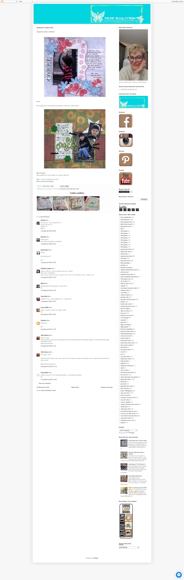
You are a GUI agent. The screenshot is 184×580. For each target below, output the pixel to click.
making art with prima (127, 365)
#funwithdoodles (125, 219)
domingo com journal (126, 315)
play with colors (125, 388)
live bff (122, 352)
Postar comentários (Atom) (48, 390)
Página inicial (75, 387)
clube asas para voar (126, 283)
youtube (123, 422)
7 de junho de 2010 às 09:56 (48, 231)
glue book (123, 322)
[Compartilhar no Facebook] (66, 186)
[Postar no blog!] (63, 186)
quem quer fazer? (125, 393)
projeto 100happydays (126, 391)
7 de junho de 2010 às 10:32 (48, 244)
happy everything (125, 324)
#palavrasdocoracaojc (126, 224)
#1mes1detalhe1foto (126, 217)
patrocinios (124, 381)
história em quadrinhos (127, 329)
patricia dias (44, 250)
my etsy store (124, 375)
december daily (125, 297)
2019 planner (124, 233)
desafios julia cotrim (126, 304)
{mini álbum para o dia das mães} (137, 440)
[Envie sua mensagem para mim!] (179, 575)
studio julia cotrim (126, 409)
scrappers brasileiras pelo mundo (129, 404)
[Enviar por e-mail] (61, 186)
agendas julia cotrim (126, 249)
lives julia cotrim (125, 356)
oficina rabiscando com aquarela (129, 377)
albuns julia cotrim (126, 251)
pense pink (123, 384)
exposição (123, 320)
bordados (123, 265)
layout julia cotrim (64, 189)
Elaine (42, 283)
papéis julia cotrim (74, 189)
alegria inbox (124, 254)
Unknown (43, 320)
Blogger (96, 558)
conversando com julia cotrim (129, 288)
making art (123, 363)
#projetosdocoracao (126, 226)
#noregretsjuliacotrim (126, 222)
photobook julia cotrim (127, 386)
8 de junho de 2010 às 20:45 (48, 314)
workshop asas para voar (127, 420)
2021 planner (124, 238)
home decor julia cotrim (127, 331)
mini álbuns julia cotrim (127, 372)
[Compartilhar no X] (64, 186)
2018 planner (124, 231)
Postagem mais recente (43, 387)
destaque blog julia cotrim (128, 306)
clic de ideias (124, 281)
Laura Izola (44, 296)
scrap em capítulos (126, 402)
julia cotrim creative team (127, 343)
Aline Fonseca (45, 335)
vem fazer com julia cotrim (128, 413)
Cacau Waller (45, 307)
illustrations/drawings (126, 334)
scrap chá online (125, 400)
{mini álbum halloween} (135, 476)
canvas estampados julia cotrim (129, 276)
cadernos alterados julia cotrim (129, 270)
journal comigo (125, 338)
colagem (123, 286)
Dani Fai (43, 237)
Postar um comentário (45, 383)
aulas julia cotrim (125, 260)
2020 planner (124, 235)
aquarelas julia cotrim (126, 256)
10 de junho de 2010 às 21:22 (49, 366)
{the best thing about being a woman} (136, 453)
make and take (124, 361)
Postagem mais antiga (107, 387)
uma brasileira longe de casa (128, 411)
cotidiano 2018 (125, 290)
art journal (123, 258)
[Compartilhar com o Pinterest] (68, 186)
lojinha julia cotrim (126, 359)
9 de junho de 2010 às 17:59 (48, 329)
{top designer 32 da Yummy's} (136, 464)
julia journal (124, 347)
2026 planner (124, 247)
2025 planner (124, 245)
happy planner (124, 327)
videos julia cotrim (126, 418)
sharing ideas (124, 406)
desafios (123, 302)
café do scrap (124, 272)
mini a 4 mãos (124, 370)
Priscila (43, 220)
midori (122, 368)
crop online (124, 292)
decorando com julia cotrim (128, 299)
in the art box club (126, 336)
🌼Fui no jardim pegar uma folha (137, 488)
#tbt (122, 229)
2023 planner (124, 242)
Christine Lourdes (46, 268)
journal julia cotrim (126, 340)
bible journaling (125, 263)
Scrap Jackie (44, 372)
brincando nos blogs (126, 267)
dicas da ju (123, 313)
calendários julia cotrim (127, 274)
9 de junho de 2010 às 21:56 (48, 346)
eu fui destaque (125, 318)
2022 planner (124, 240)
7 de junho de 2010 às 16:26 (48, 290)
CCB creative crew (126, 279)
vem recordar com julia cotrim (129, 416)
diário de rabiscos (125, 311)
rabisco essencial (125, 395)
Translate (131, 433)
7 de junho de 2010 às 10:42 (48, 262)
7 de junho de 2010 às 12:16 (48, 277)
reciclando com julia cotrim (128, 397)
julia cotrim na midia (126, 345)
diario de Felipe (125, 308)
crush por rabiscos (125, 295)
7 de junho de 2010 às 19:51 (48, 301)
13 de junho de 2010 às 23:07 (49, 379)
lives (122, 354)
